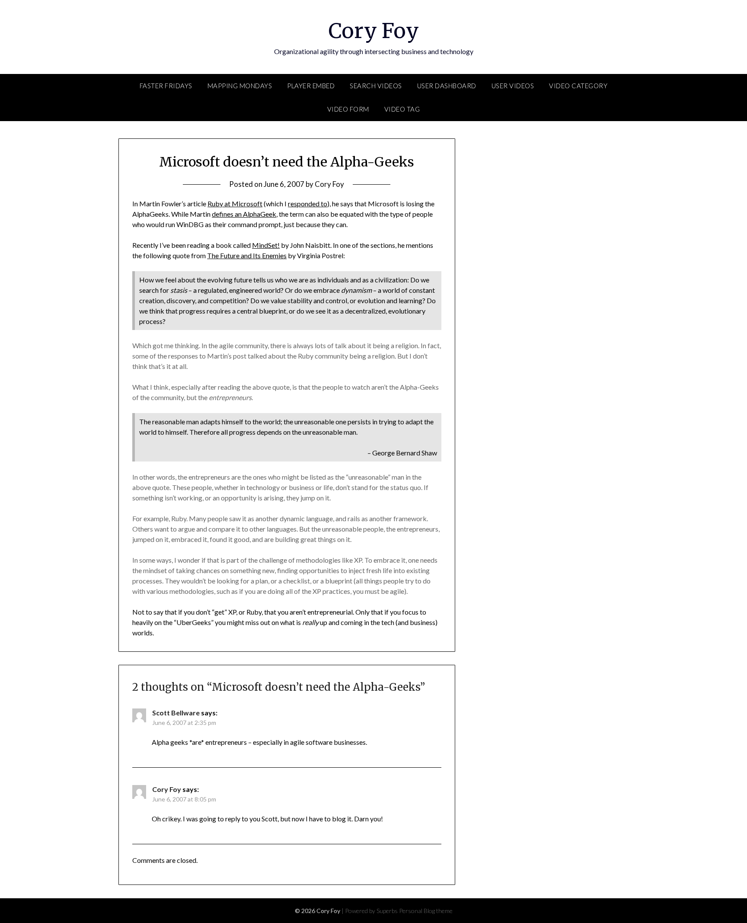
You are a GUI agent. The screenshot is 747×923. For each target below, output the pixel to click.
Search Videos (376, 86)
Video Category (578, 86)
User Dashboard (446, 86)
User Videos (513, 86)
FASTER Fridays (166, 86)
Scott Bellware (176, 712)
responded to (307, 203)
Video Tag (402, 109)
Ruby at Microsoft (235, 203)
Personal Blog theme (426, 910)
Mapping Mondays (240, 86)
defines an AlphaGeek (244, 214)
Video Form (348, 109)
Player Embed (311, 86)
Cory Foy (374, 31)
